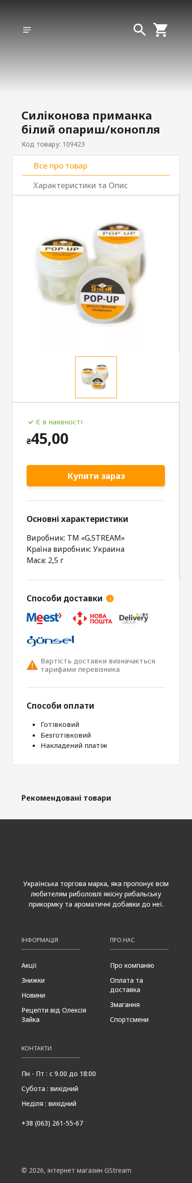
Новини (33, 995)
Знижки (33, 980)
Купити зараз (96, 475)
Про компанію (132, 965)
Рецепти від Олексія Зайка (53, 1015)
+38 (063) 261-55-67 (52, 1123)
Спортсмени (129, 1019)
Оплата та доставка (126, 985)
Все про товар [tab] (61, 165)
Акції (29, 965)
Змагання (125, 1004)
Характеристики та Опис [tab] (81, 185)
